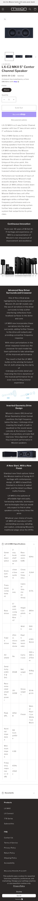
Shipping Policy (10, 858)
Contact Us (8, 838)
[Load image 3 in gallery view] (28, 56)
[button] (2, 9)
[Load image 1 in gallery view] (9, 56)
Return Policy (9, 853)
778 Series (8, 819)
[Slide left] (2, 57)
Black (6, 90)
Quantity (5, 95)
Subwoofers (9, 824)
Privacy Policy (10, 848)
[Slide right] (36, 57)
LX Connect (9, 813)
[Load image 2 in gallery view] (19, 56)
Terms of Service (11, 843)
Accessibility (9, 863)
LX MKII (7, 808)
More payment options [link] (19, 120)
